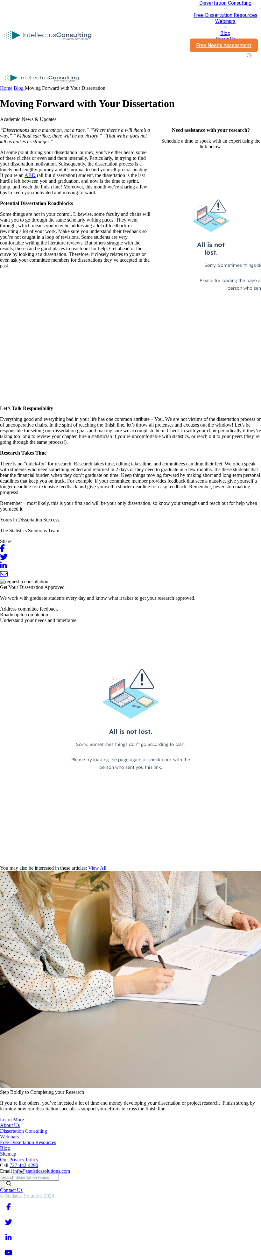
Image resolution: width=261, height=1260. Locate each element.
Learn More (12, 1119)
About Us (10, 1125)
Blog (225, 33)
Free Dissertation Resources (225, 15)
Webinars (225, 21)
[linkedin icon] (8, 1237)
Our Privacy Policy (19, 1159)
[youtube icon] (8, 1252)
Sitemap (8, 1154)
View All (97, 868)
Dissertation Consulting (225, 3)
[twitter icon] (8, 1221)
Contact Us (11, 1190)
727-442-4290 (24, 1165)
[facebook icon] (8, 1206)
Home (6, 88)
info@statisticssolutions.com (41, 1171)
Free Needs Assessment (223, 45)
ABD (30, 175)
